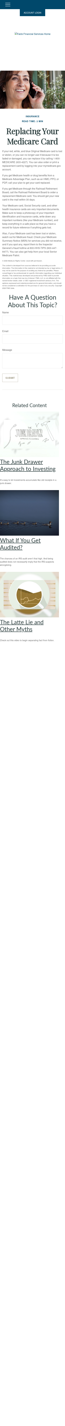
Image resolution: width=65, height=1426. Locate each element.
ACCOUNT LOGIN (32, 12)
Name (5, 312)
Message (7, 350)
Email (5, 331)
